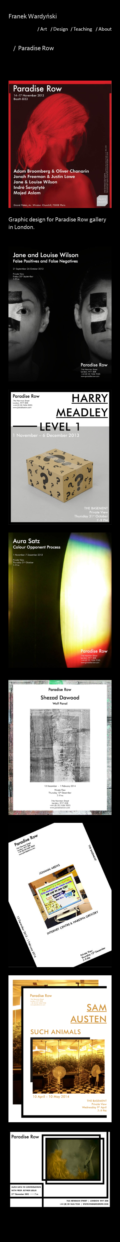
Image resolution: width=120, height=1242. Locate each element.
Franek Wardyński (32, 16)
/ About (104, 29)
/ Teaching (81, 29)
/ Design (59, 29)
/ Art (42, 29)
